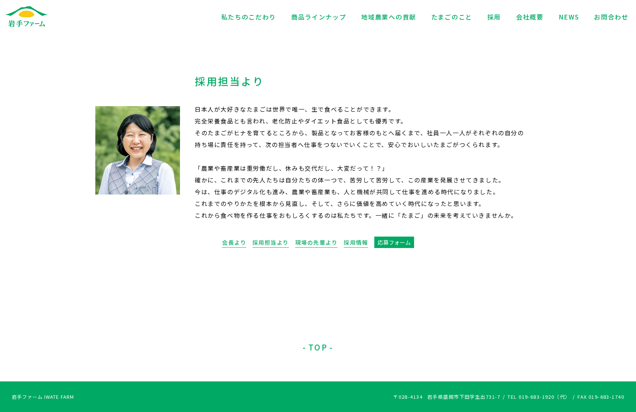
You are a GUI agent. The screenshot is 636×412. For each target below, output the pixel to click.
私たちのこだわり (248, 16)
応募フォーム (394, 242)
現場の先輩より (316, 242)
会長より (234, 242)
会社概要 (530, 16)
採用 (494, 16)
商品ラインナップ (318, 16)
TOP (317, 347)
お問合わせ (611, 16)
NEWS (569, 16)
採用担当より (270, 242)
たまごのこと (451, 16)
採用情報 (356, 242)
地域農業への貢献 (388, 16)
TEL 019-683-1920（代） (539, 397)
